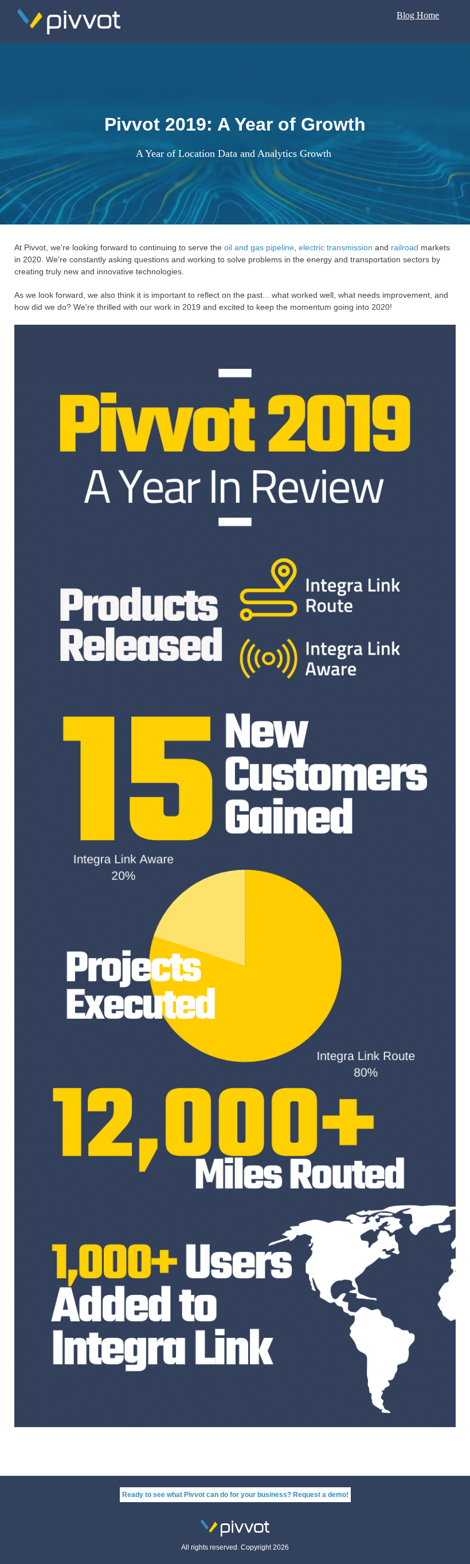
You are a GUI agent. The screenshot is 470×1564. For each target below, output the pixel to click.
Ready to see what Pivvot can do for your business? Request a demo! (235, 1495)
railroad (404, 247)
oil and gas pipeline (259, 247)
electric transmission (336, 247)
